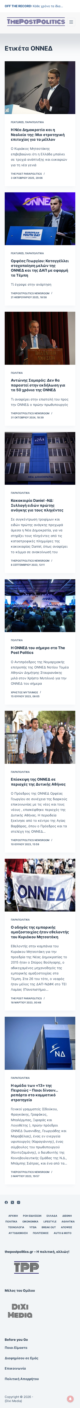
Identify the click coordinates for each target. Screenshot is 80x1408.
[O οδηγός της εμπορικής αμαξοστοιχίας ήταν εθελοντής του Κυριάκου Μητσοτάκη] (40, 885)
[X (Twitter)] (12, 1202)
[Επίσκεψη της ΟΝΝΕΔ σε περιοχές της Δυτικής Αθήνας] (40, 737)
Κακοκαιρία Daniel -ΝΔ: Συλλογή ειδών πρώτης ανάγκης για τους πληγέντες (37, 505)
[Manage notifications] (70, 1399)
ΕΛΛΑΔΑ (52, 1215)
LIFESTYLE (49, 1221)
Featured (17, 122)
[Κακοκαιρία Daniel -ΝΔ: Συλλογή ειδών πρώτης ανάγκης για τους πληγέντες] (40, 458)
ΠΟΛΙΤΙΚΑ (17, 372)
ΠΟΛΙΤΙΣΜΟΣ (41, 1233)
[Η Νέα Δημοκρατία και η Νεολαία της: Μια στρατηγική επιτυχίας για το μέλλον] (40, 87)
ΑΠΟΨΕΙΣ (66, 1227)
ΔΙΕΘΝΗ (67, 1215)
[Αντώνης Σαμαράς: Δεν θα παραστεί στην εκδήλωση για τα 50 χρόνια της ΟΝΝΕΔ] (40, 338)
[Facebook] (6, 1202)
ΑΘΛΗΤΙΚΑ (68, 1221)
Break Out (49, 1227)
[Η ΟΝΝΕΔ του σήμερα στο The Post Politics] (40, 605)
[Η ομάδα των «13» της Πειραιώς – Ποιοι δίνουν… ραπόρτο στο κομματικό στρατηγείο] (40, 1043)
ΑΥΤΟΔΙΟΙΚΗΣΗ (18, 1233)
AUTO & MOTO (62, 1233)
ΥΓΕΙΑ (33, 1227)
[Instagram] (18, 1202)
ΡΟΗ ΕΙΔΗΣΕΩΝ (32, 1215)
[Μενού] (71, 22)
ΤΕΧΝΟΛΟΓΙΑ (16, 1227)
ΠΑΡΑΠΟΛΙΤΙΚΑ (34, 122)
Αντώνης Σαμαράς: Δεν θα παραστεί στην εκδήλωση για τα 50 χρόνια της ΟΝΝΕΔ (38, 385)
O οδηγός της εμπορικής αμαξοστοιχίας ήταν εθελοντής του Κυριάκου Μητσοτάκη (40, 932)
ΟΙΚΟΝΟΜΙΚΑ (30, 1221)
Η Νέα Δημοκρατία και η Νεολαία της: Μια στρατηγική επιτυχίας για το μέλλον (38, 135)
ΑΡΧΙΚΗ (13, 1215)
